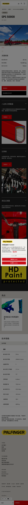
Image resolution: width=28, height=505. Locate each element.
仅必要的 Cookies (14, 263)
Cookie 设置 (14, 255)
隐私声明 (15, 251)
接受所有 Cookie (14, 259)
